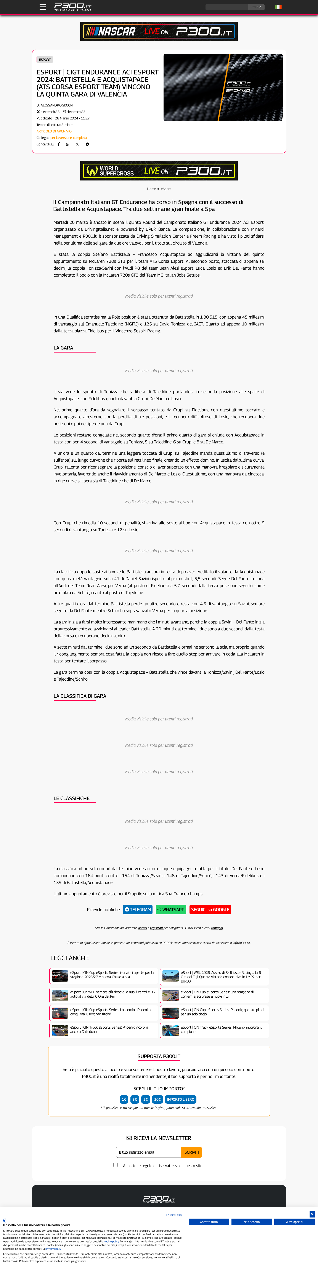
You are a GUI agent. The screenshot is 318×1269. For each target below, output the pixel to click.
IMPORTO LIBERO (180, 1099)
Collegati (43, 138)
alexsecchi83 (50, 112)
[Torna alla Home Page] (70, 10)
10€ (157, 1099)
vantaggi (217, 928)
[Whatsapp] (67, 144)
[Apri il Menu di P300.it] (43, 6)
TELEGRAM (140, 909)
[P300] (159, 179)
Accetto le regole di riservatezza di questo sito (162, 1165)
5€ (145, 1099)
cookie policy (111, 1241)
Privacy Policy (174, 1214)
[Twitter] (77, 144)
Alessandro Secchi (57, 105)
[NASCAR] (159, 40)
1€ (124, 1099)
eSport (45, 59)
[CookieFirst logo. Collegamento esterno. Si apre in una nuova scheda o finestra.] (4, 1220)
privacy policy (53, 1248)
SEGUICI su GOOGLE (210, 909)
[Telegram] (87, 144)
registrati (156, 928)
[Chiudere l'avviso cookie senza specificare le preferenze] (312, 1214)
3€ (135, 1099)
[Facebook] (59, 144)
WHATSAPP (173, 909)
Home (151, 189)
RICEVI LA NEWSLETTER (161, 1138)
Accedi (142, 928)
